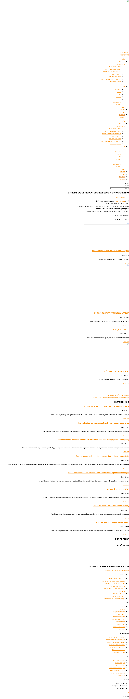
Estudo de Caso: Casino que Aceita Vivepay (111, 506)
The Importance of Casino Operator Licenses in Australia (105, 406)
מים (120, 94)
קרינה (119, 99)
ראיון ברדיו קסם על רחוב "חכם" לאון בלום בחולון (110, 250)
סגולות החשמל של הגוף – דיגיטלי (111, 72)
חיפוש (127, 183)
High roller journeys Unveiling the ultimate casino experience (103, 423)
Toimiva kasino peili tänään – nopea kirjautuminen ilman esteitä (102, 456)
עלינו (123, 59)
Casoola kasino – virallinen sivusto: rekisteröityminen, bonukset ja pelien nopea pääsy (93, 439)
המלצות (122, 110)
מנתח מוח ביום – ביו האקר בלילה (116, 371)
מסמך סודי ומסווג (120, 201)
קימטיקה (118, 105)
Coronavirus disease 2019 (118, 489)
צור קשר (122, 117)
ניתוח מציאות (117, 102)
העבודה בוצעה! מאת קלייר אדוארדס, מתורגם (111, 313)
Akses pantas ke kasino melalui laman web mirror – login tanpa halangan (98, 472)
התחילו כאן (122, 115)
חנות (123, 107)
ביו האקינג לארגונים (115, 82)
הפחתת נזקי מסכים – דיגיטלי (112, 69)
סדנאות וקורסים (120, 64)
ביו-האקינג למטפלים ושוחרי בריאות (111, 79)
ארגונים (123, 84)
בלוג (124, 87)
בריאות (119, 92)
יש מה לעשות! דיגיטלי (115, 67)
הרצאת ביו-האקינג (115, 74)
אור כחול (118, 97)
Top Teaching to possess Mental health (112, 522)
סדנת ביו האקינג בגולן (115, 77)
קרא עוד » (126, 263)
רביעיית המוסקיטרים (121, 329)
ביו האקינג (122, 62)
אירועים (123, 112)
